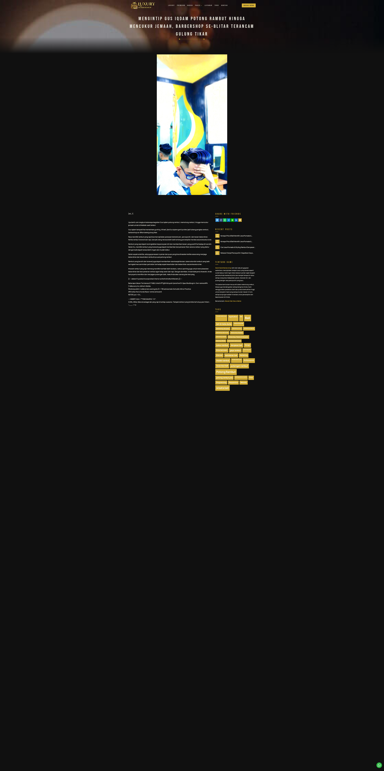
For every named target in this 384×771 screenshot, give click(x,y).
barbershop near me (249, 328)
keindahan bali (231, 355)
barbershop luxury (236, 328)
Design (247, 345)
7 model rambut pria (221, 316)
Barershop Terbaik (220, 340)
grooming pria (246, 349)
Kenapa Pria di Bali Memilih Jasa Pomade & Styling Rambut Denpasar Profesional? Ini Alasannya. (235, 236)
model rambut (223, 360)
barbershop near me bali (222, 332)
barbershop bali (238, 323)
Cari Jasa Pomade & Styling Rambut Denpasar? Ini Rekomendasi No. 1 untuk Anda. (237, 247)
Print (251, 377)
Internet (219, 355)
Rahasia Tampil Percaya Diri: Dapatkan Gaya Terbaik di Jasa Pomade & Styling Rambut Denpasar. (236, 253)
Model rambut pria (236, 359)
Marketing (244, 355)
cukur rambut (222, 345)
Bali (247, 318)
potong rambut (174, 222)
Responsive (233, 382)
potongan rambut (239, 365)
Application (233, 317)
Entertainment (221, 350)
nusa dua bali (222, 365)
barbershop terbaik (221, 336)
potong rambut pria (224, 377)
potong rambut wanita (241, 377)
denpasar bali (236, 345)
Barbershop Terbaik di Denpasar (238, 337)
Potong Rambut (226, 372)
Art (241, 317)
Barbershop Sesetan (237, 332)
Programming (221, 382)
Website (243, 382)
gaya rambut (235, 350)
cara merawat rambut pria (234, 340)
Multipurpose (249, 360)
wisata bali (222, 387)
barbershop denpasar (223, 329)
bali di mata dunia (223, 324)
